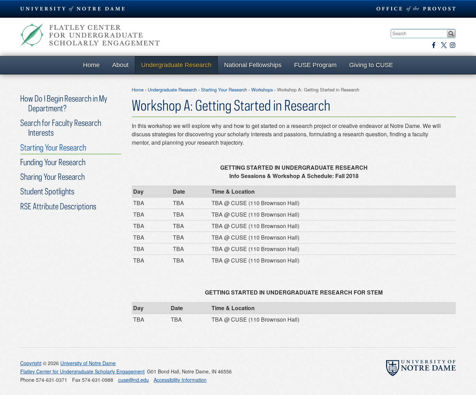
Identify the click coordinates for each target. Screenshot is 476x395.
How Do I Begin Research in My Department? (63, 103)
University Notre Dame (72, 8)
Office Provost (415, 8)
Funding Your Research (52, 162)
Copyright (30, 363)
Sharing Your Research (52, 176)
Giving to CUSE (371, 65)
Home (91, 65)
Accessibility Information (180, 379)
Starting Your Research (224, 89)
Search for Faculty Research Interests (60, 127)
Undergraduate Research (176, 65)
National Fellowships (253, 65)
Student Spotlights (47, 191)
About (120, 65)
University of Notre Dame (88, 363)
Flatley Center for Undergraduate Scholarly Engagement (90, 35)
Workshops (262, 89)
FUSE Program (315, 65)
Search (451, 34)
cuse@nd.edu (133, 379)
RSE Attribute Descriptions (58, 206)
